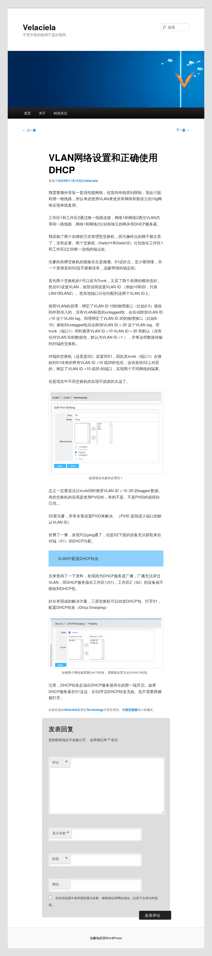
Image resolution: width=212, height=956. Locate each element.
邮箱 (60, 858)
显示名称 (60, 833)
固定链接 (131, 709)
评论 (60, 762)
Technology (95, 709)
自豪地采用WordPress (106, 938)
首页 (27, 113)
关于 (42, 113)
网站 (55, 884)
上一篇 (29, 130)
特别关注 (60, 113)
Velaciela (39, 27)
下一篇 (182, 130)
